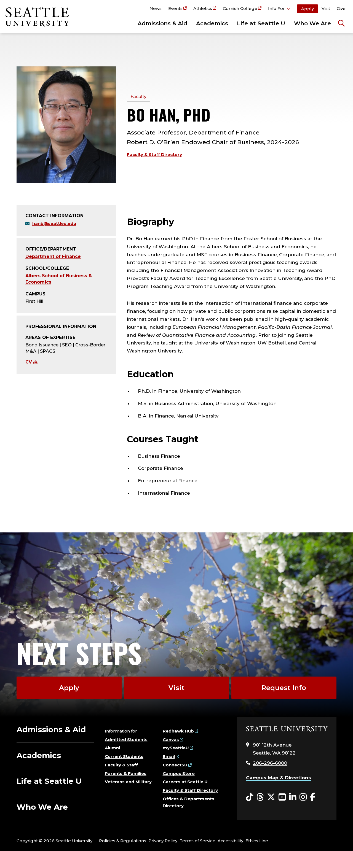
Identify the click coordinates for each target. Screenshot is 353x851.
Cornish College (240, 8)
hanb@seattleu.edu (54, 223)
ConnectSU (175, 764)
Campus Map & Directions (278, 777)
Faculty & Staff (121, 764)
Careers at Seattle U (185, 781)
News (155, 8)
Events (175, 8)
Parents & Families (125, 773)
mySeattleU (176, 747)
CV (28, 362)
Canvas (171, 739)
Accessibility (230, 840)
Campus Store (179, 773)
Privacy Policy (162, 840)
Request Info (283, 688)
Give (341, 8)
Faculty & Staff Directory (154, 154)
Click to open (279, 9)
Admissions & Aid (162, 23)
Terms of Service (197, 840)
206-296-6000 (270, 763)
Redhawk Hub (178, 731)
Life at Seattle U (261, 23)
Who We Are (312, 23)
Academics (212, 23)
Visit (326, 8)
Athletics (202, 8)
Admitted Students (126, 739)
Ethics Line (256, 840)
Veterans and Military (128, 781)
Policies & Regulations (122, 840)
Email (169, 756)
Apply (307, 8)
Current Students (124, 756)
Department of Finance (53, 256)
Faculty (138, 96)
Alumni (112, 747)
